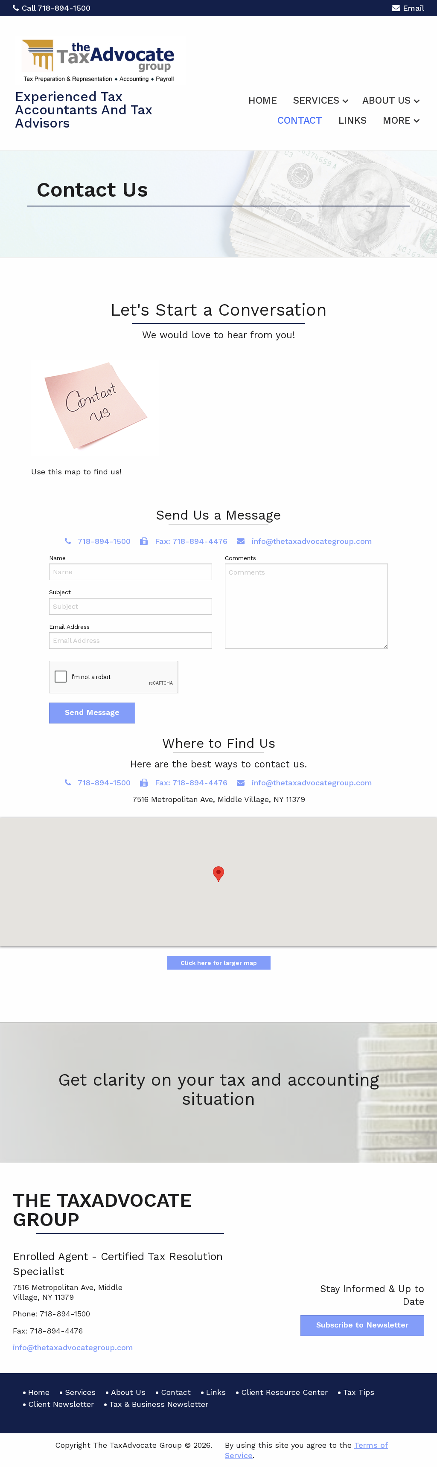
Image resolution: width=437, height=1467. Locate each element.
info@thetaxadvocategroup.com (310, 541)
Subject (60, 592)
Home (262, 100)
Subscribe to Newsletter (362, 1324)
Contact (299, 120)
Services (316, 100)
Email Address (69, 626)
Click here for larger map (219, 962)
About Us (386, 100)
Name (57, 558)
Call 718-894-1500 (56, 7)
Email (413, 7)
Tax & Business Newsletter (158, 1404)
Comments (240, 558)
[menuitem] (263, 99)
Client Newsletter (61, 1404)
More (397, 120)
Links (352, 120)
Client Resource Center (284, 1392)
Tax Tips (358, 1392)
